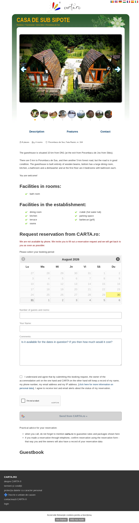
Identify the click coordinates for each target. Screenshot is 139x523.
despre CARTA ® (12, 481)
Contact (105, 131)
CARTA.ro (10, 477)
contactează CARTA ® (15, 499)
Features (72, 131)
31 (32, 300)
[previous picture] (23, 71)
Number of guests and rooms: (35, 310)
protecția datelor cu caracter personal (23, 490)
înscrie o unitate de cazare (21, 495)
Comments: (25, 336)
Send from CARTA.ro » (73, 416)
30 (118, 294)
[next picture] (117, 71)
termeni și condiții (13, 486)
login (6, 504)
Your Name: (25, 323)
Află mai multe (77, 520)
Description (36, 131)
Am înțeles (61, 520)
